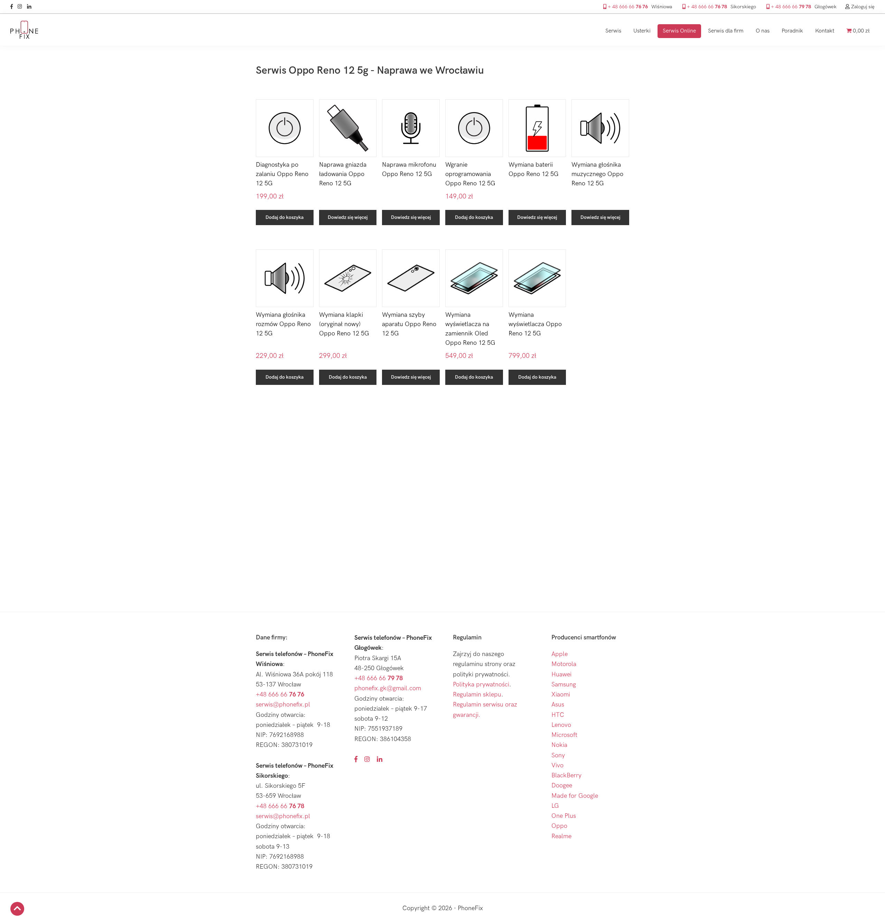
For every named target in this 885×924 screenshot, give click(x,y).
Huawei (561, 674)
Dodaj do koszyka (285, 217)
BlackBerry (566, 775)
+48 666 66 (280, 694)
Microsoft (564, 735)
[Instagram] (22, 7)
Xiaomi (560, 694)
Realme (561, 836)
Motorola (563, 664)
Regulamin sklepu (477, 694)
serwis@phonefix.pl (283, 704)
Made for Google (574, 796)
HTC (557, 715)
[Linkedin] (31, 7)
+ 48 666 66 (627, 7)
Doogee (561, 785)
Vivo (557, 765)
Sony (558, 755)
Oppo (559, 826)
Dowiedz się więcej (348, 217)
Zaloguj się (862, 7)
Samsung (563, 684)
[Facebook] (13, 7)
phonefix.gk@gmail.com (387, 688)
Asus (557, 704)
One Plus (563, 816)
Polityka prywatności (481, 684)
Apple (559, 654)
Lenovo (561, 725)
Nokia (559, 745)
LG (555, 806)
